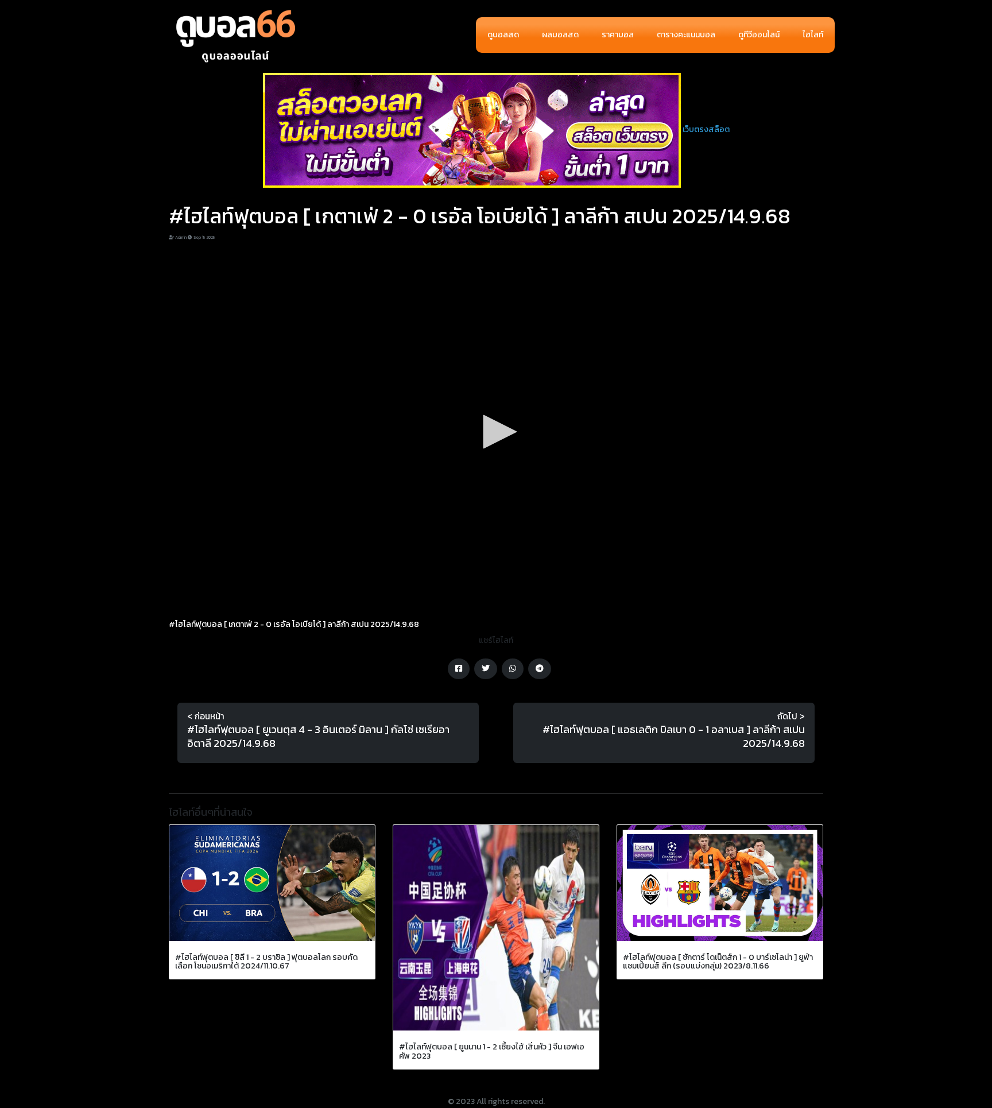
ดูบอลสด (503, 35)
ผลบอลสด (560, 35)
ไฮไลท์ (813, 35)
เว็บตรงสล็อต (706, 129)
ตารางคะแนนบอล (686, 35)
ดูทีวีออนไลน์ (759, 35)
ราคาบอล (618, 35)
